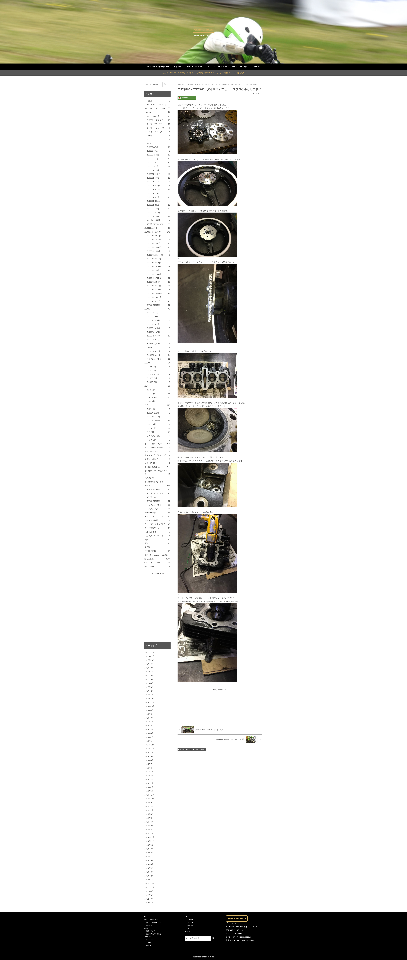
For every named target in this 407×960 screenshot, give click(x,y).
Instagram (190, 925)
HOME (146, 917)
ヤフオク (188, 928)
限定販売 (149, 925)
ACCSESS (147, 937)
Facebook (190, 919)
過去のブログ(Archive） (154, 934)
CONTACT (149, 942)
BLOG (146, 928)
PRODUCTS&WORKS (151, 919)
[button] (165, 84)
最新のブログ (150, 931)
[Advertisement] (220, 706)
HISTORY (149, 945)
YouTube (190, 922)
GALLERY (188, 931)
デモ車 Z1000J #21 (185, 749)
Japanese (185, 98)
